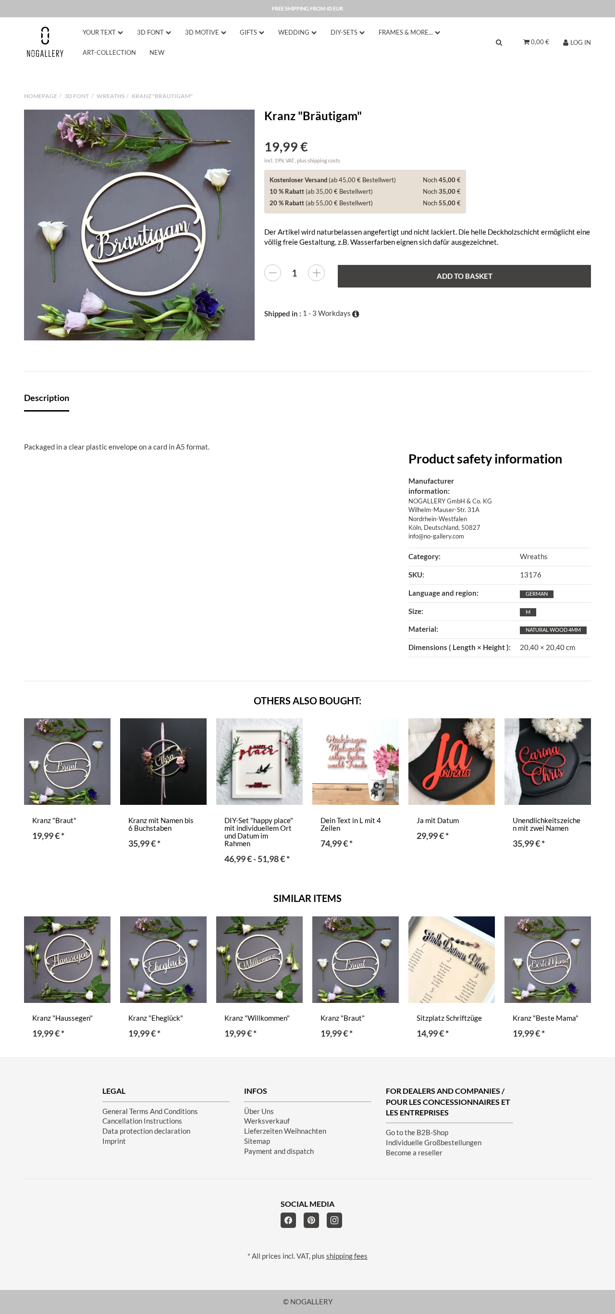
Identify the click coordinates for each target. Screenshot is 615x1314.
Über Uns (259, 1111)
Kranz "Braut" (54, 820)
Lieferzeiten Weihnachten (285, 1131)
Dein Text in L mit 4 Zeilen (350, 824)
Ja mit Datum (438, 820)
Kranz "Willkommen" (257, 1018)
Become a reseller (414, 1153)
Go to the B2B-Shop (417, 1132)
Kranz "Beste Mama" (545, 1018)
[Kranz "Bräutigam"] (139, 225)
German (537, 593)
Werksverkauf (267, 1121)
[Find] (499, 42)
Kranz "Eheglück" (155, 1018)
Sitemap (257, 1141)
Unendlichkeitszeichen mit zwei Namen (546, 824)
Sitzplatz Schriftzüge (449, 1018)
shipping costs (324, 160)
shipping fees (347, 1256)
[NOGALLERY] (45, 42)
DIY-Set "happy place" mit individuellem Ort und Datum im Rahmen (258, 832)
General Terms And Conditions (150, 1111)
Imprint (114, 1141)
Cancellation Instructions (142, 1121)
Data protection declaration (146, 1131)
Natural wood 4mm (553, 629)
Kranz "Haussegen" (62, 1018)
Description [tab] (46, 397)
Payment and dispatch (279, 1151)
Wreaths (534, 556)
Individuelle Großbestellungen (433, 1143)
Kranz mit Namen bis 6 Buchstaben (161, 824)
